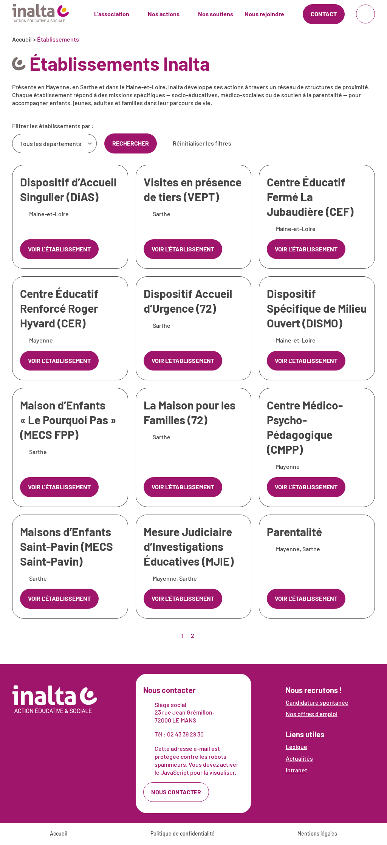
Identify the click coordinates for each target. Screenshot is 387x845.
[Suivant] (204, 635)
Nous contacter (176, 791)
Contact (324, 13)
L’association (111, 13)
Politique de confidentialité (182, 833)
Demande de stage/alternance (292, 11)
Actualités (299, 758)
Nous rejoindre (264, 13)
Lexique (296, 746)
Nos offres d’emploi (311, 713)
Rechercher (130, 143)
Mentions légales (317, 833)
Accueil (22, 39)
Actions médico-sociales (189, 11)
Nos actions (164, 13)
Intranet (296, 770)
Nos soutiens (215, 13)
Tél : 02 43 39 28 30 (179, 734)
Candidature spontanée (317, 702)
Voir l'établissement (59, 249)
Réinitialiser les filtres (202, 143)
